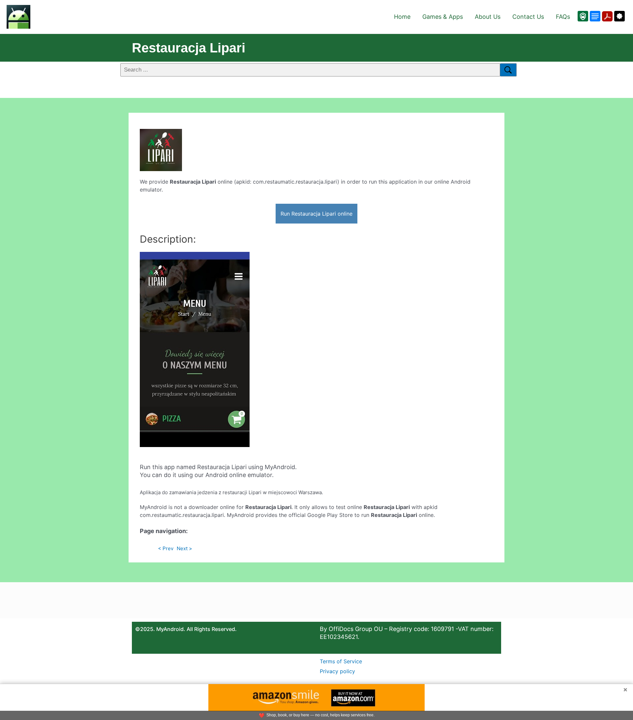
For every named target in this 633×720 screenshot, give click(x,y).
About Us (487, 16)
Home (402, 16)
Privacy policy (337, 671)
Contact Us (528, 16)
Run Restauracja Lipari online (316, 213)
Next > (184, 548)
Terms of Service (341, 661)
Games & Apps (442, 16)
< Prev (165, 548)
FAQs (563, 16)
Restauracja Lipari (188, 48)
